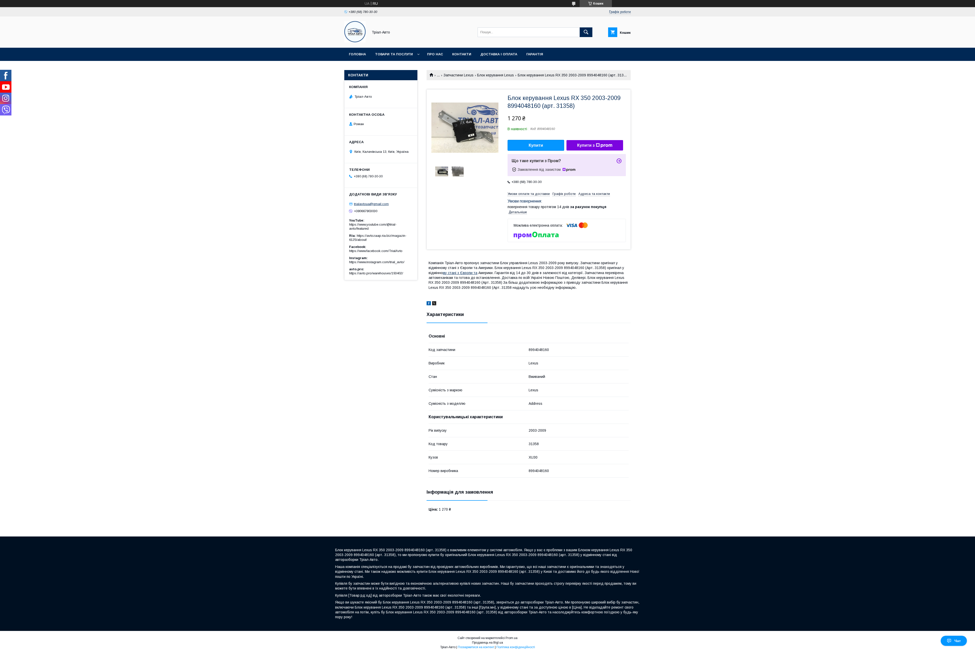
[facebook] (429, 304)
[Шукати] (586, 32)
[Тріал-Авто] (355, 41)
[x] (434, 304)
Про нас (435, 54)
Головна (357, 54)
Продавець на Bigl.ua (487, 642)
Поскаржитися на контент (476, 647)
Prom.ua (511, 638)
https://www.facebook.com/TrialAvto (375, 251)
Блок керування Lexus (495, 75)
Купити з (586, 145)
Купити (536, 145)
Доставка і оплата (498, 54)
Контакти (461, 54)
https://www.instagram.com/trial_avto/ (376, 262)
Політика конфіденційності (515, 647)
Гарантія (534, 54)
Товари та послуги (394, 54)
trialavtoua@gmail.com (371, 204)
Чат (957, 641)
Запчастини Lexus (459, 75)
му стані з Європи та (460, 273)
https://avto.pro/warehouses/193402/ (376, 273)
